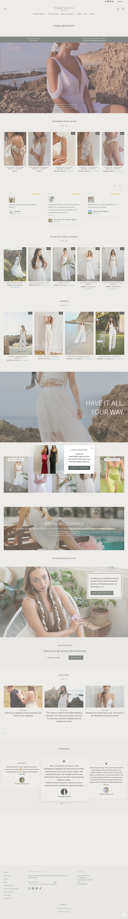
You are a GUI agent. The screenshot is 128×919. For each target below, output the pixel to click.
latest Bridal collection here (79, 456)
